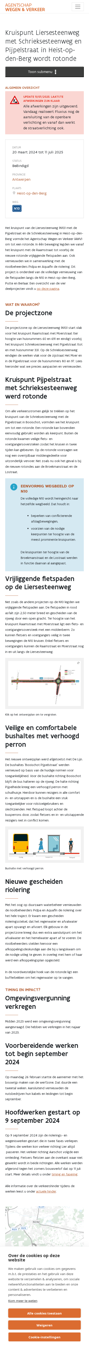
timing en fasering (65, 1174)
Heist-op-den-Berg (32, 193)
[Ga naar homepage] (25, 7)
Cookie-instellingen (44, 1337)
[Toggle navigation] (78, 6)
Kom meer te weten (22, 1300)
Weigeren (44, 1325)
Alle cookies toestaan (44, 1313)
